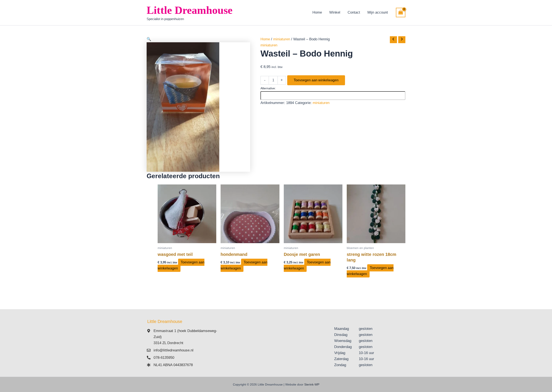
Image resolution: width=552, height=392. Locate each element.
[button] (198, 39)
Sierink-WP (311, 384)
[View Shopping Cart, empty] (400, 12)
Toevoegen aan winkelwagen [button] (181, 265)
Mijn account (377, 12)
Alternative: (268, 88)
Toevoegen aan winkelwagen (316, 80)
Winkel (334, 12)
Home (317, 12)
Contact (354, 12)
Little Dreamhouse (189, 10)
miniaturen (281, 39)
